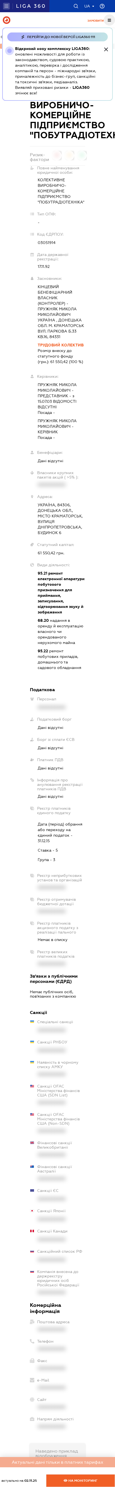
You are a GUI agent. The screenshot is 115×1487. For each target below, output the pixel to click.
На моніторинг (82, 1481)
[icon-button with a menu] (109, 20)
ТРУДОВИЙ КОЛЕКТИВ (61, 345)
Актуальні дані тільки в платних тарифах (57, 1462)
